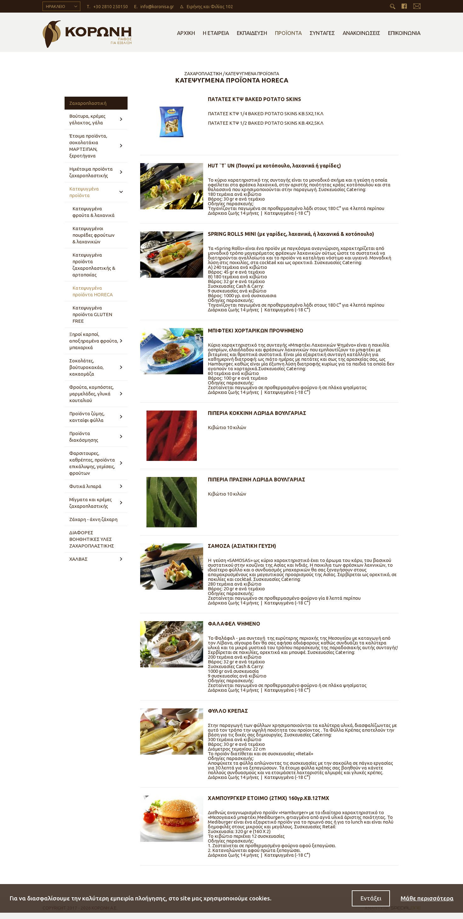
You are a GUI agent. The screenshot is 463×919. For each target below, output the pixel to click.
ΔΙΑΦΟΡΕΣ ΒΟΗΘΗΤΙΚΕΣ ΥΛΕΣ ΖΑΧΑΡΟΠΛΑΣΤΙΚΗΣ (91, 539)
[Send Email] (416, 6)
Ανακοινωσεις (361, 33)
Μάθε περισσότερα (427, 898)
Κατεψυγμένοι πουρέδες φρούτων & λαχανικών (93, 235)
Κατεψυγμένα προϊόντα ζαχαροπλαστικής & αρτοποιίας (93, 264)
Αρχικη (186, 33)
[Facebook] (404, 6)
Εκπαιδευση (252, 33)
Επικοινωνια (404, 33)
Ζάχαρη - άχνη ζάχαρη (93, 519)
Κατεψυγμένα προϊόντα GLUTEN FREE (92, 314)
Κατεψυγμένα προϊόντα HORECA (92, 291)
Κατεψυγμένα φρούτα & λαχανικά (93, 212)
